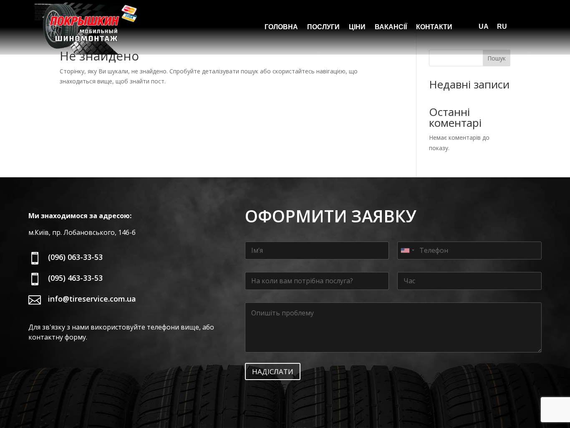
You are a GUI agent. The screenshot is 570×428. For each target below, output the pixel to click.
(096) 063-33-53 (75, 257)
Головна (281, 27)
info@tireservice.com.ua (92, 299)
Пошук (496, 58)
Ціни (357, 27)
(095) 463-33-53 (75, 278)
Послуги (323, 27)
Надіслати (272, 371)
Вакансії (391, 27)
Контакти (434, 27)
